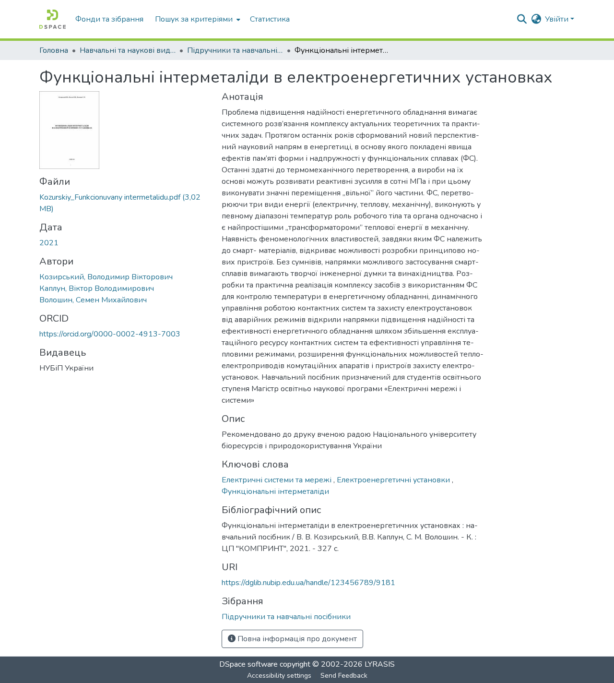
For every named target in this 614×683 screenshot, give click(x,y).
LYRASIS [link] (380, 664)
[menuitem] (196, 19)
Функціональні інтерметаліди (275, 491)
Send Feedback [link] (343, 675)
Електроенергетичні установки (394, 480)
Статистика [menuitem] (270, 19)
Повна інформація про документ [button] (296, 639)
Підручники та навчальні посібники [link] (235, 50)
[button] (52, 19)
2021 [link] (49, 243)
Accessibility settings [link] (279, 675)
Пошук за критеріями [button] (194, 19)
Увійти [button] (557, 19)
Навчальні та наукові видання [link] (128, 50)
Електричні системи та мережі (277, 480)
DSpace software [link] (248, 664)
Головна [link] (53, 50)
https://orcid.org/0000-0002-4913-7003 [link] (109, 334)
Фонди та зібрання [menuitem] (109, 19)
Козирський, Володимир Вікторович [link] (106, 277)
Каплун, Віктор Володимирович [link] (96, 288)
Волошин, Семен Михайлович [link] (93, 300)
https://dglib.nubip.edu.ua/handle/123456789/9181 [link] (308, 582)
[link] (124, 203)
